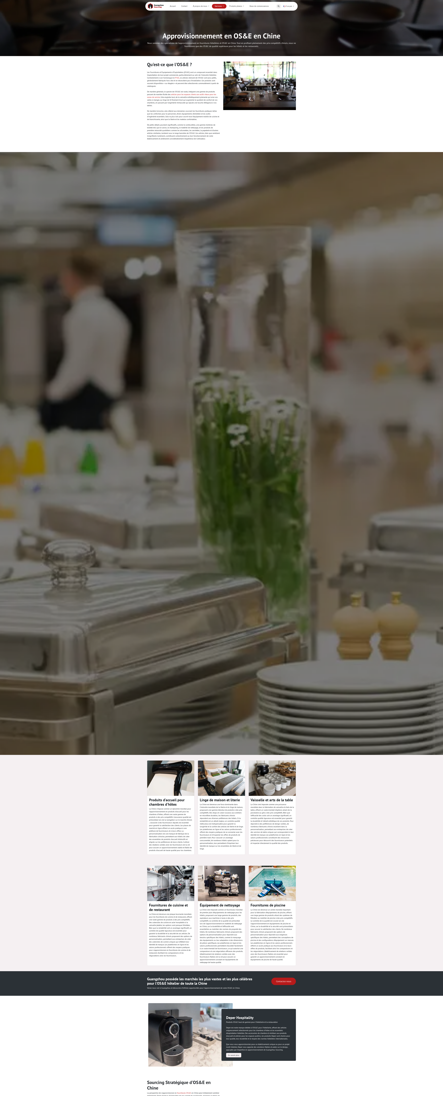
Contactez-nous (283, 981)
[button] (278, 6)
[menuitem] (172, 6)
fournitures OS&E (184, 1093)
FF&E (177, 78)
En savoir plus (233, 1055)
